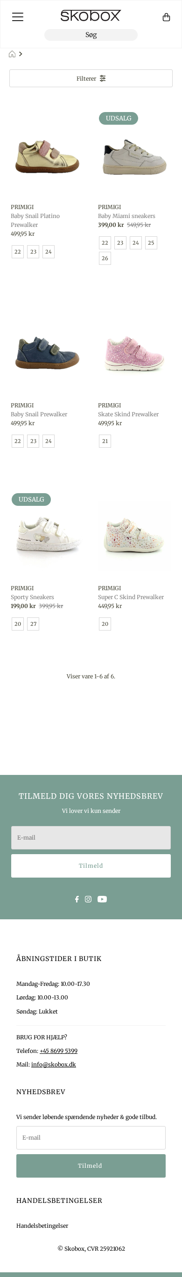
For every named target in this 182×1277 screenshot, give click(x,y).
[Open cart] (166, 17)
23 (33, 251)
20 (17, 624)
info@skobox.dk (53, 1064)
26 (105, 258)
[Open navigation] (17, 17)
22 (17, 251)
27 (33, 624)
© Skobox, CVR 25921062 (91, 1248)
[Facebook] (77, 898)
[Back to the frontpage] (13, 54)
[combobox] (91, 35)
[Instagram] (88, 898)
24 (48, 251)
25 (151, 243)
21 (105, 441)
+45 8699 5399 (58, 1050)
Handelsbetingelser (42, 1225)
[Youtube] (102, 898)
